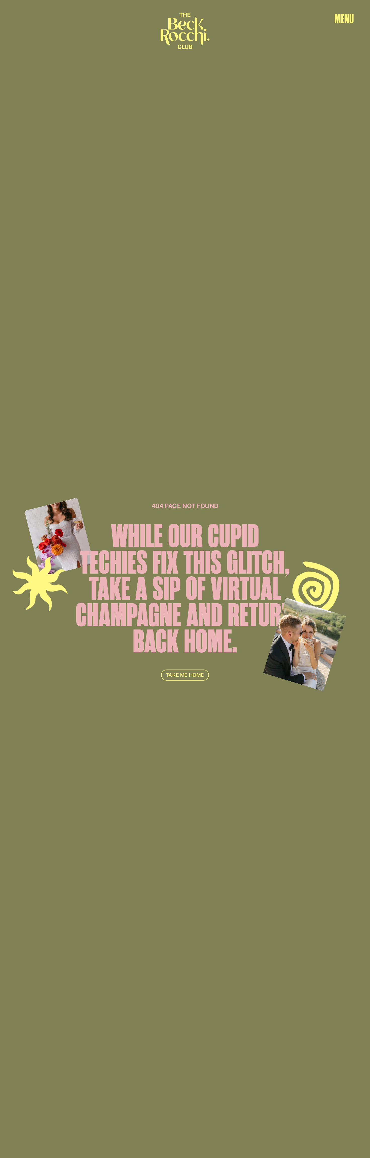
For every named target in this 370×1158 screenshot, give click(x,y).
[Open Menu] (344, 19)
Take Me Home (185, 675)
